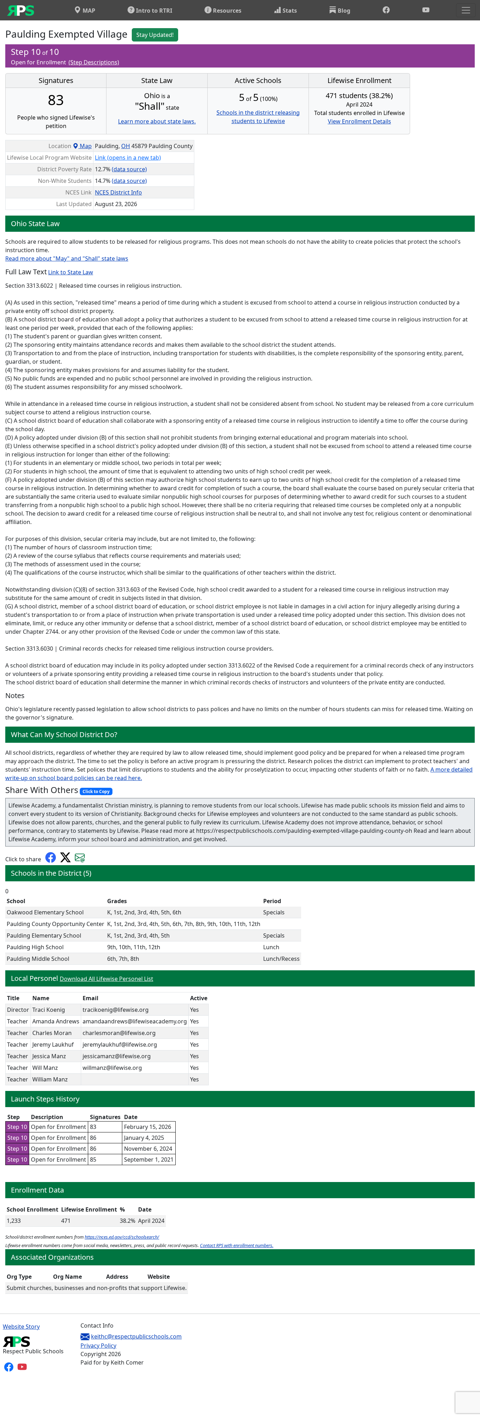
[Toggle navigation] (466, 10)
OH (125, 146)
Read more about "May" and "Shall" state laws (66, 258)
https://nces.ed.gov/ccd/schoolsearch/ (122, 1237)
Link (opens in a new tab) (128, 157)
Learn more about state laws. (157, 121)
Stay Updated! (155, 35)
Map (85, 146)
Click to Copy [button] (96, 791)
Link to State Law (70, 272)
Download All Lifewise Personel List (106, 979)
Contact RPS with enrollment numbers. (236, 1245)
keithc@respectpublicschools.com (136, 1336)
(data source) (129, 169)
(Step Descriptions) (94, 62)
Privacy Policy (98, 1345)
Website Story (21, 1326)
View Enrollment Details (359, 121)
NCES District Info (118, 192)
